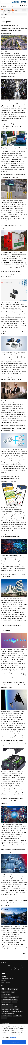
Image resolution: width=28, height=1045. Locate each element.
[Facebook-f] (22, 5)
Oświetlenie (5, 1009)
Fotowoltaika (6, 994)
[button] (24, 10)
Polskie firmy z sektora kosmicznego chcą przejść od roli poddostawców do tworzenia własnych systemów (13, 685)
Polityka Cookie (13, 1037)
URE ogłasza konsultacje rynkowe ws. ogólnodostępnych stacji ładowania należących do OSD (11, 126)
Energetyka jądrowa (6, 1015)
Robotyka (4, 1017)
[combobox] (14, 14)
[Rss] (26, 5)
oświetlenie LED (14, 1009)
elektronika (5, 992)
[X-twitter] (24, 5)
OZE (3, 989)
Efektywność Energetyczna (9, 999)
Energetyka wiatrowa (17, 1011)
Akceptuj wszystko (14, 1042)
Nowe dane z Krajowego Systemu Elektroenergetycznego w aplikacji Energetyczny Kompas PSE (10, 478)
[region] (14, 1034)
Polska (14, 1002)
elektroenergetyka (7, 1007)
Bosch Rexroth (6, 1002)
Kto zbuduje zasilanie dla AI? (9, 76)
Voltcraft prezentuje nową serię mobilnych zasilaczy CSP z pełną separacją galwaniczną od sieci (13, 743)
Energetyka (12, 989)
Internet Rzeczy (5, 1011)
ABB (15, 1007)
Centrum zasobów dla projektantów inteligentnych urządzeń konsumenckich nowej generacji (12, 628)
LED (12, 992)
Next (25, 953)
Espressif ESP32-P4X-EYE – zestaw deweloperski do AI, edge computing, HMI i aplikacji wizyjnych (12, 274)
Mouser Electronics (7, 1004)
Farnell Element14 (17, 1015)
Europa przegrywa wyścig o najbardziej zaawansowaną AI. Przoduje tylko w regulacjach (12, 801)
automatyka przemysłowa (10, 997)
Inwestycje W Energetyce (8, 1013)
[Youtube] (20, 5)
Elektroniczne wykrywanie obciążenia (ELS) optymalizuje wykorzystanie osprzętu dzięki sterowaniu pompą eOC (13, 428)
